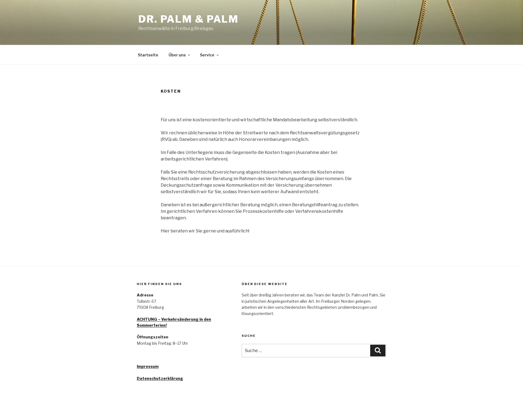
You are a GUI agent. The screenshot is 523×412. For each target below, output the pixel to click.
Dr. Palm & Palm (188, 19)
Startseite (148, 55)
